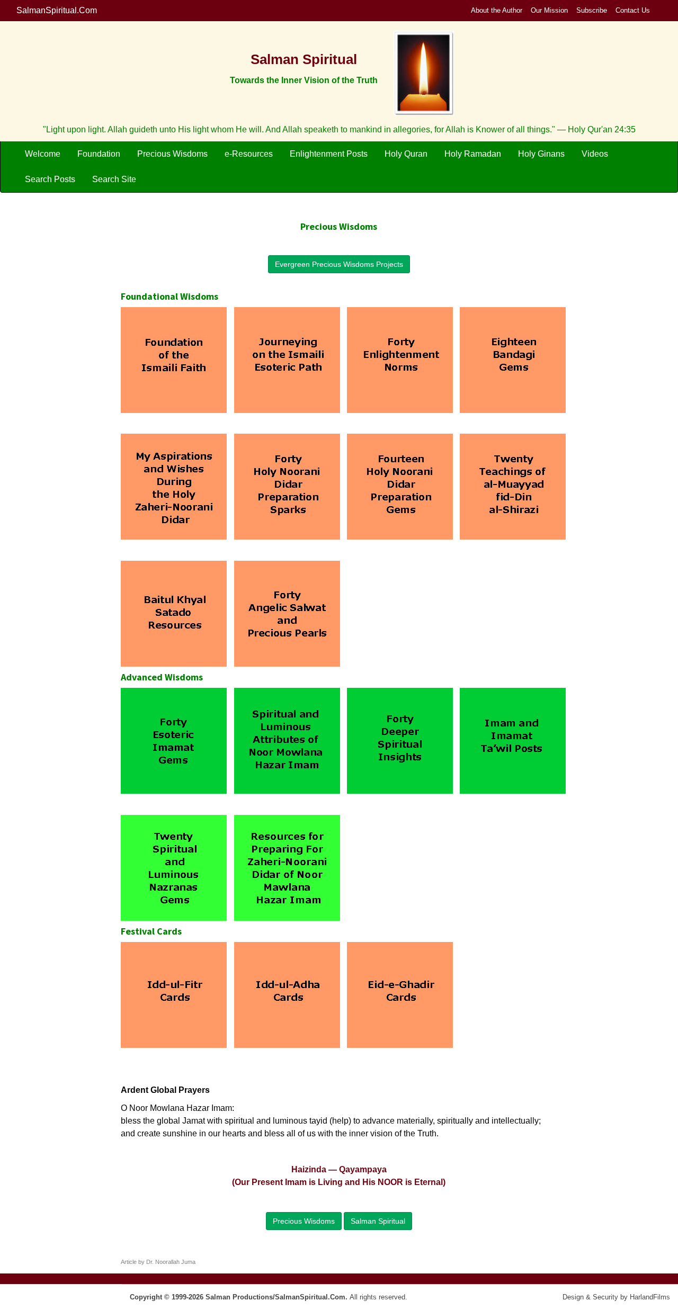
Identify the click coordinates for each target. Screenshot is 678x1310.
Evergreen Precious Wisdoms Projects (339, 264)
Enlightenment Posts (329, 153)
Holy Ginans (541, 153)
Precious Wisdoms (172, 153)
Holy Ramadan (472, 153)
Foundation (98, 153)
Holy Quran (406, 153)
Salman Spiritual (378, 1221)
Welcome (42, 153)
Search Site (114, 179)
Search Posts (50, 179)
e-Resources (249, 153)
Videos (595, 153)
